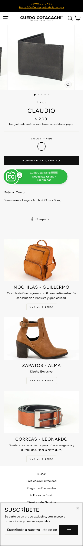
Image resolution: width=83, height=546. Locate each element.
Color (41, 138)
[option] (41, 6)
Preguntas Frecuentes (41, 488)
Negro (41, 146)
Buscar (41, 474)
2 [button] (39, 95)
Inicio (40, 102)
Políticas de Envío (41, 495)
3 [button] (42, 95)
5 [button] (49, 95)
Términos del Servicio (41, 502)
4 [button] (45, 95)
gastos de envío (23, 124)
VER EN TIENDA (42, 306)
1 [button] (35, 95)
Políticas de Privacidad (41, 481)
